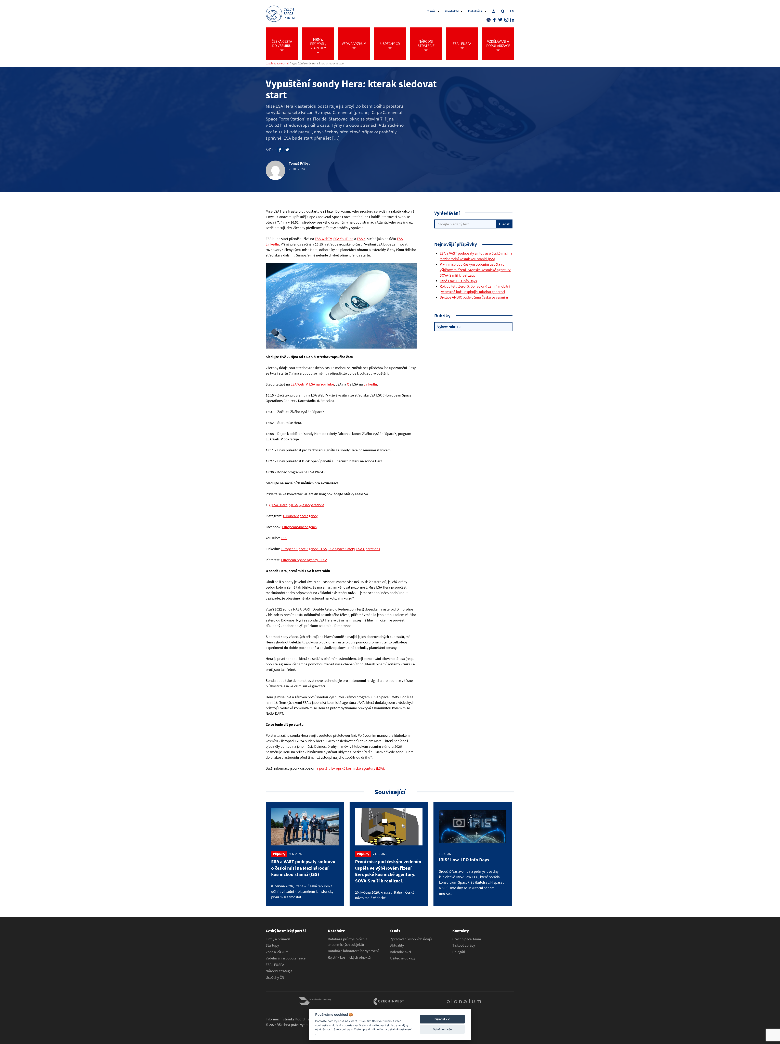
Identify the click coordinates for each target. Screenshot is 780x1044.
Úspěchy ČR (275, 977)
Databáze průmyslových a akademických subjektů (347, 942)
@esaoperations (311, 505)
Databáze (475, 11)
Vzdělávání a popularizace (286, 958)
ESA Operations (368, 548)
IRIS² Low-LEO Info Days (458, 280)
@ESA (293, 505)
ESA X (361, 238)
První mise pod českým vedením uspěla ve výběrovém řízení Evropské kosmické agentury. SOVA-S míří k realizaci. (475, 270)
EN (512, 11)
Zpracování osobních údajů (411, 939)
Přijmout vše (442, 1019)
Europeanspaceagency (300, 516)
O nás (431, 11)
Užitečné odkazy (402, 958)
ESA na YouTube (321, 384)
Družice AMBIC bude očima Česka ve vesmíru (474, 297)
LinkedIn (370, 384)
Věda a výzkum (277, 952)
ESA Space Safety (341, 548)
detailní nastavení (400, 1029)
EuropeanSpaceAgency (299, 527)
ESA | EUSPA (275, 965)
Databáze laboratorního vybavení (353, 951)
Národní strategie (279, 971)
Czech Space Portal (277, 63)
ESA (284, 538)
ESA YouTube (343, 238)
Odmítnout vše (442, 1029)
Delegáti (458, 952)
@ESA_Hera (278, 505)
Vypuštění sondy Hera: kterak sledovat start (317, 63)
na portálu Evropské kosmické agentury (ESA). (349, 768)
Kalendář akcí (400, 952)
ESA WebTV (323, 238)
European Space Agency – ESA (304, 548)
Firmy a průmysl (278, 939)
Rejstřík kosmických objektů (349, 957)
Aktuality (397, 945)
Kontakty (452, 11)
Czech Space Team (466, 939)
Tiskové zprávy (463, 945)
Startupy (272, 945)
